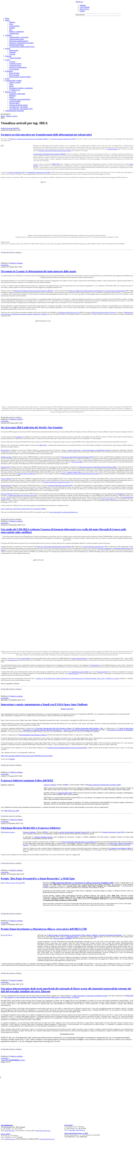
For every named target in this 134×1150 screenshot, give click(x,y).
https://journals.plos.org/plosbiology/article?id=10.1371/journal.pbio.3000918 (23, 509)
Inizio (3, 1060)
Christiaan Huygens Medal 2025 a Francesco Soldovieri (31, 827)
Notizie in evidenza (16, 263)
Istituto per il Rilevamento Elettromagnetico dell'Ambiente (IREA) (29, 139)
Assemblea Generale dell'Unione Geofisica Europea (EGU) (55, 150)
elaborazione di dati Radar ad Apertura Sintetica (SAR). (77, 457)
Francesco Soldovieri (7, 493)
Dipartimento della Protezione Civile (69, 312)
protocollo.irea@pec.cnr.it (43, 1130)
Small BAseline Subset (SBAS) (80, 672)
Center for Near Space (126, 728)
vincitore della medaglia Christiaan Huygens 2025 (74, 832)
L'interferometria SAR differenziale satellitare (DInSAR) (49, 154)
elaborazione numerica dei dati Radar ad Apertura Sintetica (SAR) (97, 467)
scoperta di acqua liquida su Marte (120, 848)
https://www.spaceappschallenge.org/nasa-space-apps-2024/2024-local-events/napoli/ (27, 756)
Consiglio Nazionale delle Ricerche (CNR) (63, 139)
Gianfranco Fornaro (6, 457)
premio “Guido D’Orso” (75, 472)
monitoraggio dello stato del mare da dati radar (22, 495)
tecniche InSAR (25, 658)
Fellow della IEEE (77, 462)
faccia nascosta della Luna (108, 499)
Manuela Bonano (73, 673)
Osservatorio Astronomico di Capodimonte (120, 730)
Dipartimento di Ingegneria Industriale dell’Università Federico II (42, 730)
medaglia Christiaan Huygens (43, 837)
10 (17, 1060)
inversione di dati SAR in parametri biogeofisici (56, 482)
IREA (66, 785)
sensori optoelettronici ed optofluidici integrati (96, 450)
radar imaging (121, 493)
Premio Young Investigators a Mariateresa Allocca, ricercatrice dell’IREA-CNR (44, 929)
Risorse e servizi (11, 116)
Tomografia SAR (102, 672)
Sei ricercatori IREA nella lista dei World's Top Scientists (32, 427)
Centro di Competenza (103, 548)
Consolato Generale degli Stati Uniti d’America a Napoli (54, 728)
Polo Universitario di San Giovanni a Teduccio (33, 735)
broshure (12, 759)
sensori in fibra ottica (74, 450)
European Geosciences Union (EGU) (113, 832)
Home (3, 116)
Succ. (20, 1060)
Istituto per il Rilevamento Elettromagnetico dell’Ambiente (86, 291)
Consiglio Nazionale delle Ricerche (115, 291)
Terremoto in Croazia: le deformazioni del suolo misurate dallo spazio (38, 271)
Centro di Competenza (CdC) (16, 172)
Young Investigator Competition (62, 938)
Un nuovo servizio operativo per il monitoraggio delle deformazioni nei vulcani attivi (46, 134)
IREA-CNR (56, 164)
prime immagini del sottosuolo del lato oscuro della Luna (79, 842)
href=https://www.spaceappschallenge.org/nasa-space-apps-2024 (67, 748)
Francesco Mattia (6, 478)
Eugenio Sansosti (6, 485)
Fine (23, 1060)
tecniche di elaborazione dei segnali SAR (60, 485)
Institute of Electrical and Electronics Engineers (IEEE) (104, 785)
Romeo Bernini (5, 450)
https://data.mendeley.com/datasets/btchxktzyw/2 (64, 512)
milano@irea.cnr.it (10, 1139)
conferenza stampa (112, 149)
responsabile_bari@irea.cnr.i (76, 1130)
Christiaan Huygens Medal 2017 (27, 473)
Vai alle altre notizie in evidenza (11, 252)
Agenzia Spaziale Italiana (79, 658)
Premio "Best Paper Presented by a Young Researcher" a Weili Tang (38, 878)
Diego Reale (95, 665)
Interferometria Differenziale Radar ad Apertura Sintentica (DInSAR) (33, 291)
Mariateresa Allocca (73, 936)
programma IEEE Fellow (64, 793)
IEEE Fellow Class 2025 (11, 811)
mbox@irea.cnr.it (10, 1130)
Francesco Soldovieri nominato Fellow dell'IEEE (27, 780)
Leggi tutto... (5, 265)
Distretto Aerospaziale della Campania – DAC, (89, 728)
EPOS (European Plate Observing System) (103, 312)
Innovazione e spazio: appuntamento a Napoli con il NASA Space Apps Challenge (44, 704)
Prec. (7, 1060)
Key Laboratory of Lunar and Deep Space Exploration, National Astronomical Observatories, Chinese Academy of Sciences (42, 997)
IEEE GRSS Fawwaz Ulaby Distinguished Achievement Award (80, 473)
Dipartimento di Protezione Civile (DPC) (39, 172)
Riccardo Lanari (5, 467)
